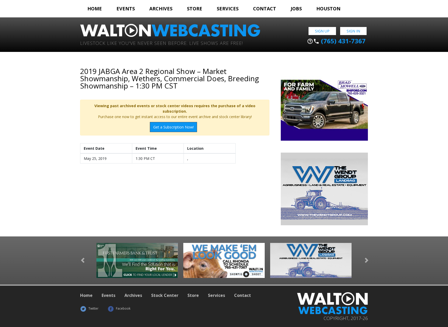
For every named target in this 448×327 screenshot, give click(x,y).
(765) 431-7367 (336, 41)
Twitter (93, 308)
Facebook (122, 308)
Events (125, 8)
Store (194, 8)
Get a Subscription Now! (173, 127)
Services (228, 8)
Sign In (353, 31)
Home (94, 8)
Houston (328, 8)
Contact (264, 8)
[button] (82, 260)
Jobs (296, 8)
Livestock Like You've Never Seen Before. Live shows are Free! (161, 42)
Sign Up (322, 31)
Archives (160, 8)
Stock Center (164, 295)
